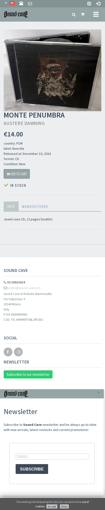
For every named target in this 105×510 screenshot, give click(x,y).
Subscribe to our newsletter (28, 374)
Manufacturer (35, 206)
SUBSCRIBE (32, 469)
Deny (64, 506)
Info (11, 206)
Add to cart (18, 173)
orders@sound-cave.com (24, 288)
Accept (52, 506)
